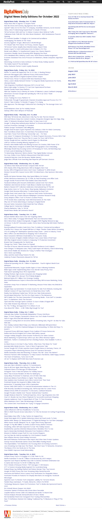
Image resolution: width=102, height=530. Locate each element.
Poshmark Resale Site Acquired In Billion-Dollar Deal (22, 382)
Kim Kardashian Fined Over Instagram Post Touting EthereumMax (27, 497)
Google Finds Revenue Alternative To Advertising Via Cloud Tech (26, 191)
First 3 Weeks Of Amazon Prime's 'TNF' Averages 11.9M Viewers (26, 465)
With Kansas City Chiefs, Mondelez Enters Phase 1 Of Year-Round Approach (81, 47)
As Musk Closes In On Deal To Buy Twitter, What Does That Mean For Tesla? (30, 344)
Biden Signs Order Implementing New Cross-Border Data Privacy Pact (28, 270)
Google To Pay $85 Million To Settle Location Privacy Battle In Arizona (28, 424)
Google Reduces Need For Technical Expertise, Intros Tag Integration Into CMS (31, 395)
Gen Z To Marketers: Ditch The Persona (18, 299)
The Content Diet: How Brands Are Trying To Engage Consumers (26, 403)
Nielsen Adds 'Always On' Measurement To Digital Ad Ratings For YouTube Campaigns (33, 420)
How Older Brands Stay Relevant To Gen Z (19, 304)
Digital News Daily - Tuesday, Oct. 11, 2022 (20, 214)
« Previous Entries (10, 505)
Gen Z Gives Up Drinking (12, 253)
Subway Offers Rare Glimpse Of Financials (18, 111)
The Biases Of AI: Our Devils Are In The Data (19, 448)
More (58, 2)
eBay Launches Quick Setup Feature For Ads (19, 255)
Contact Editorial (35, 511)
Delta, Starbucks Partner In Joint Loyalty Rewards (21, 66)
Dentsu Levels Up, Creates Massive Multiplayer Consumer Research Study (29, 195)
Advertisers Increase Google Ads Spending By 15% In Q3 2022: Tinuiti (28, 94)
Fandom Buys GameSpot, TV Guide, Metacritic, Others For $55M (26, 482)
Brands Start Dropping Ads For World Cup (18, 242)
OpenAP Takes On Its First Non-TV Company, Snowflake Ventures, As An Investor (32, 28)
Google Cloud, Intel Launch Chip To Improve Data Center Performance (28, 193)
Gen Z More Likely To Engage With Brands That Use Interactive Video (28, 219)
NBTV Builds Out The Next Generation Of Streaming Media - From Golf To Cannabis (33, 297)
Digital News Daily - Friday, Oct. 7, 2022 (19, 312)
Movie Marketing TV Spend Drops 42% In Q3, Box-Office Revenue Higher (29, 338)
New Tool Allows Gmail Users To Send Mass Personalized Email (26, 132)
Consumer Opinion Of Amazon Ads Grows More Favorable (24, 490)
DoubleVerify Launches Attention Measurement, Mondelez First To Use (28, 429)
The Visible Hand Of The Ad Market (16, 64)
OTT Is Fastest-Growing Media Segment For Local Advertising (25, 467)
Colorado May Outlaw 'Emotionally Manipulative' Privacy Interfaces (27, 314)
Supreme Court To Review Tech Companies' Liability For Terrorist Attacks (29, 480)
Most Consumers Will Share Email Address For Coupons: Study (25, 236)
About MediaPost (17, 511)
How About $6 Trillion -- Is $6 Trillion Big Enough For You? (24, 308)
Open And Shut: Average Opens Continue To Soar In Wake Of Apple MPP (29, 302)
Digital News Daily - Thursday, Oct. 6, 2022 (20, 363)
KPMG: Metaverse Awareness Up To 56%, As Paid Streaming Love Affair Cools (31, 178)
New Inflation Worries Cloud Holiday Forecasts (20, 437)
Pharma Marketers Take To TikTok (16, 208)
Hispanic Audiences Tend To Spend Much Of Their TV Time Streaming (28, 399)
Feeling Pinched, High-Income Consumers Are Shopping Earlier (25, 274)
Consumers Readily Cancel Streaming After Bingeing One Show (25, 53)
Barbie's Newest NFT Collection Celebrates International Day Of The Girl (29, 187)
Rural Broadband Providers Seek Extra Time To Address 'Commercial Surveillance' (32, 227)
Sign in (70, 2)
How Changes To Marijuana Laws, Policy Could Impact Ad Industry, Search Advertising (33, 248)
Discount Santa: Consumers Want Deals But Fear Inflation (23, 204)
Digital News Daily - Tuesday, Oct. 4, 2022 (19, 454)
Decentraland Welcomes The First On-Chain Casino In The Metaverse (28, 295)
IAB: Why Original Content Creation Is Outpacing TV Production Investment (29, 240)
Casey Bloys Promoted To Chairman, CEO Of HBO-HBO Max (25, 376)
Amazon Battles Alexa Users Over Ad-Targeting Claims (23, 217)
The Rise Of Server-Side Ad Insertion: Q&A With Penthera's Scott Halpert (29, 246)
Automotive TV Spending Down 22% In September (21, 384)
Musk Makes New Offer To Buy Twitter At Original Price (23, 416)
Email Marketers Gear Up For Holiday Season (19, 108)
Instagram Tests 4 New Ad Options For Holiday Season (23, 371)
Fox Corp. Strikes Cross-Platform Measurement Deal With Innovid (26, 155)
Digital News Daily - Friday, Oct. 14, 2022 (19, 70)
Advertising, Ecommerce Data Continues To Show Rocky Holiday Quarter (29, 62)
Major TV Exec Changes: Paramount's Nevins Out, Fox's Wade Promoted (29, 316)
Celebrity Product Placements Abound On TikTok (21, 257)
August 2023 (73, 71)
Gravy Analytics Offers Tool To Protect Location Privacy (23, 197)
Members (50, 2)
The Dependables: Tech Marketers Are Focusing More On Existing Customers (30, 444)
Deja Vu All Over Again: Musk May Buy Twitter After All (22, 367)
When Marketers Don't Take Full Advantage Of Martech (23, 401)
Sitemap (50, 511)
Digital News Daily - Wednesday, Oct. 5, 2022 (21, 408)
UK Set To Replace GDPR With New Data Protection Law (23, 359)
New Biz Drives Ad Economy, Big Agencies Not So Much (23, 26)
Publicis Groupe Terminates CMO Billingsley (19, 127)
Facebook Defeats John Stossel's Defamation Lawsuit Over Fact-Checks (28, 183)
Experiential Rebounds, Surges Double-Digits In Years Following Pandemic (29, 268)
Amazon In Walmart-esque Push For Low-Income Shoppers (24, 433)
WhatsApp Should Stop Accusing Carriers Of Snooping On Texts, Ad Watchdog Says (32, 149)
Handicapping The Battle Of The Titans (17, 41)
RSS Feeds (44, 511)
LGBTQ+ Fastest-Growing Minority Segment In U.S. (21, 142)
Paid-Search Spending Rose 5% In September (19, 272)
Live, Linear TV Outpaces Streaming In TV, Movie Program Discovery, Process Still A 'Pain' (35, 136)
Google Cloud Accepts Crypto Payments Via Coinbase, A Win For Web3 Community (32, 130)
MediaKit (26, 511)
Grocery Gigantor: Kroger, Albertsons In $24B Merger (22, 43)
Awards (41, 2)
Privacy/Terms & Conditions (62, 511)
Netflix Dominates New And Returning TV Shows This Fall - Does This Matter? (31, 352)
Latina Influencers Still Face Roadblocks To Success (21, 410)
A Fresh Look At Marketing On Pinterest (17, 151)
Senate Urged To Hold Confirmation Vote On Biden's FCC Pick (25, 49)
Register (77, 2)
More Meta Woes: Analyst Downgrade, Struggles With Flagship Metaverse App (31, 221)
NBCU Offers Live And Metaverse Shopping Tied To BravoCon (25, 234)
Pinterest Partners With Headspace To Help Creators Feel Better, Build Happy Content (34, 355)
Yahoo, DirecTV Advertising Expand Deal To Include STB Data (25, 30)
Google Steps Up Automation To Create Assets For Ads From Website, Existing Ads (33, 289)
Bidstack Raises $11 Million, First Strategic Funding (21, 278)
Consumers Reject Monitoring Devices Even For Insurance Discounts (27, 350)
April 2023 (72, 84)
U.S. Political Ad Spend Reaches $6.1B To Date (82, 61)
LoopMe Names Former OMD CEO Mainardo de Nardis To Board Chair (28, 493)
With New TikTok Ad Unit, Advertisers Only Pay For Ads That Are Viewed (29, 117)
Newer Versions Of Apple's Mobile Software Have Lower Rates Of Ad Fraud (30, 238)
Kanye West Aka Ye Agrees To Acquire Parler (19, 23)
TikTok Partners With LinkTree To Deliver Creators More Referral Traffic (29, 32)
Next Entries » (61, 505)
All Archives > (72, 91)
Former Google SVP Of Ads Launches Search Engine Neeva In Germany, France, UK (32, 348)
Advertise (86, 2)
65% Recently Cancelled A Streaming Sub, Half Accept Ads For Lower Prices (30, 389)
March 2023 (72, 87)
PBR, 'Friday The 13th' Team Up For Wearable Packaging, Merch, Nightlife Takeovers (82, 32)
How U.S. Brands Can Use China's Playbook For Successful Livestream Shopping (31, 397)
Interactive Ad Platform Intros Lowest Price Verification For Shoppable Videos (31, 473)
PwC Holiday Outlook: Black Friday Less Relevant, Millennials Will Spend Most (30, 325)
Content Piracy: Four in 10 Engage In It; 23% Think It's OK (23, 456)
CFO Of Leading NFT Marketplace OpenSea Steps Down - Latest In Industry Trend (32, 231)
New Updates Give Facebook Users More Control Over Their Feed (27, 380)
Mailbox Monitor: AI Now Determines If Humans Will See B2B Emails (80, 52)
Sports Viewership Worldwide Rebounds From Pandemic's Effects (26, 431)
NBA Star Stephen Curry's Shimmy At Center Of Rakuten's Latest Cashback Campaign (33, 91)
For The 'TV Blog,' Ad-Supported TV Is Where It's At (22, 306)
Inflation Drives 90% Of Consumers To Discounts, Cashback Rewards (28, 391)
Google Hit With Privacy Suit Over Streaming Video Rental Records (27, 471)
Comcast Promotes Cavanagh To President (19, 125)
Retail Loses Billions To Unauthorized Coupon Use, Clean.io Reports (27, 51)
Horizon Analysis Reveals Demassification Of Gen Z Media (24, 495)
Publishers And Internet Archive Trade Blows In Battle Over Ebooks (27, 185)
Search (63, 1)
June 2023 (72, 77)
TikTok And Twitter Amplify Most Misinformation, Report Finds (25, 47)
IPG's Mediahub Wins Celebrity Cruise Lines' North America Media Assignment (30, 55)
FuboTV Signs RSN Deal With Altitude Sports (19, 318)
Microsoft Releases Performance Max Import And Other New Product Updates (31, 439)
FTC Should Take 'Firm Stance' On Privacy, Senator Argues (24, 45)
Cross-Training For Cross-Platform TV (17, 98)
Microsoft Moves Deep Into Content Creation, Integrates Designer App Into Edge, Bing (34, 119)
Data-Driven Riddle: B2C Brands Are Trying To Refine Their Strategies (28, 251)
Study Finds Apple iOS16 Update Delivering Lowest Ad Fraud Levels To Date (30, 418)
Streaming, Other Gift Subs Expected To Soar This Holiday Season (27, 427)
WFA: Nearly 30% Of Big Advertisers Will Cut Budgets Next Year (26, 168)
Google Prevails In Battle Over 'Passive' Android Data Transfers (26, 393)
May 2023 (72, 81)
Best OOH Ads (9, 96)
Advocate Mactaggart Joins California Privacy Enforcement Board (26, 74)
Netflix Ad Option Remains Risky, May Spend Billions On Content (26, 176)
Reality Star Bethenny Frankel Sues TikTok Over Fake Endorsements (27, 293)
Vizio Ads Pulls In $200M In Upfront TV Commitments (22, 365)
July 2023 (71, 74)
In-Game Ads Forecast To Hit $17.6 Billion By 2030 (21, 463)
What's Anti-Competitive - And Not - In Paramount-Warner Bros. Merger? (80, 57)
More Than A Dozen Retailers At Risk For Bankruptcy (22, 374)
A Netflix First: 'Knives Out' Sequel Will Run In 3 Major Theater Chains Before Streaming (34, 229)
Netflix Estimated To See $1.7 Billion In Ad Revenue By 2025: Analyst (27, 458)
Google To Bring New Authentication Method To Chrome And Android (28, 123)
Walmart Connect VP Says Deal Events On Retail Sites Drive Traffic (27, 291)
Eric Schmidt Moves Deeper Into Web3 (17, 488)
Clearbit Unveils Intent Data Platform (16, 89)
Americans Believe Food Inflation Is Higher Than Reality (23, 378)
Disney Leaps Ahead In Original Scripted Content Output (23, 76)
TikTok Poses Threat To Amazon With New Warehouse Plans (25, 79)
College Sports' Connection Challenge (16, 206)
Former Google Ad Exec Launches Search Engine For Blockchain (25, 140)
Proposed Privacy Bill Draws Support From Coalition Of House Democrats (29, 331)
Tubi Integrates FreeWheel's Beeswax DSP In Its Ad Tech (24, 85)
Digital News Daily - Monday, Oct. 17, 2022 (20, 21)
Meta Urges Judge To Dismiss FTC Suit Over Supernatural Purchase (27, 87)
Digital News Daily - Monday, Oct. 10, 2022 (20, 261)
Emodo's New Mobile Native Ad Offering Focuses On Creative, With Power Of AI (31, 144)
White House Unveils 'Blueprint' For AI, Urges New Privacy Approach (27, 422)
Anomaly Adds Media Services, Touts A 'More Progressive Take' (26, 346)
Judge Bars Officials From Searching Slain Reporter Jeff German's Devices (29, 159)
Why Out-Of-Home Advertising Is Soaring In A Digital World (24, 202)
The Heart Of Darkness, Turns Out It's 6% (18, 357)
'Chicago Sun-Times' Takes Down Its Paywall (19, 244)
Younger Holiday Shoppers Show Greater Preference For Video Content (28, 335)
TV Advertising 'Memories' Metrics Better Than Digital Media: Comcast (28, 153)
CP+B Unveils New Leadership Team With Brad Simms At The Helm (27, 200)
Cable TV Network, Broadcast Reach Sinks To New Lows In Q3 (25, 121)
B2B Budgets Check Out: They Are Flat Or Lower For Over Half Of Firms (29, 138)
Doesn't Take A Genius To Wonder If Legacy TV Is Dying (23, 102)
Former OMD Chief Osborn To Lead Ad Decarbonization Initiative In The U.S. (30, 386)
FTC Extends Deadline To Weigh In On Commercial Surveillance (25, 38)
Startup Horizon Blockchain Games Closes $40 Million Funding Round (27, 442)
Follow (94, 2)
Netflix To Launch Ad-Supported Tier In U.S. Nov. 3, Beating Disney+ (27, 72)
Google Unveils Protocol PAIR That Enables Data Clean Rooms (25, 181)
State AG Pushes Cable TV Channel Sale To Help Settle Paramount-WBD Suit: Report (81, 22)
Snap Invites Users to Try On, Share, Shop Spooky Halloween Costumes (28, 189)
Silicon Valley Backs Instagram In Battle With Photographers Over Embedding (30, 147)
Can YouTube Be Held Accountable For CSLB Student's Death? (25, 435)
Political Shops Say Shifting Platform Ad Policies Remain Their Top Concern (29, 469)
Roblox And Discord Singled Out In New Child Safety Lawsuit (24, 333)
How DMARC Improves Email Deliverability (18, 450)
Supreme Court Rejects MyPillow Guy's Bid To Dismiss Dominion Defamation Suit (32, 461)
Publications (25, 2)
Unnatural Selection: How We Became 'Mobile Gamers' (22, 157)
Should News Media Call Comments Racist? (18, 210)
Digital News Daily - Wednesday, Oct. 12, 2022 (21, 164)
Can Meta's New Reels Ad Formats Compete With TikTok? (24, 166)
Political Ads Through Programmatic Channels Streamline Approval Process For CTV (32, 100)
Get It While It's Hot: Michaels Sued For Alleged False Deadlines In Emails (80, 42)
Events (34, 2)
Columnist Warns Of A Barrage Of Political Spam (20, 369)
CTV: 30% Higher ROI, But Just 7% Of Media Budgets (22, 276)
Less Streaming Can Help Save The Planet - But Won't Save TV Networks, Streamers (33, 446)
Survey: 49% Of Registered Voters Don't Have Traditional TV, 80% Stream (29, 170)
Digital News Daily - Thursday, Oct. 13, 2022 (20, 115)
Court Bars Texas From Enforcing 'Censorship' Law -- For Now (25, 134)
